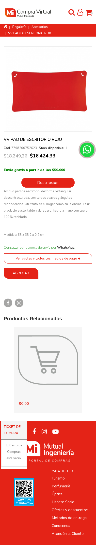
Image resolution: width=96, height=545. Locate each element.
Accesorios (40, 27)
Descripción (48, 182)
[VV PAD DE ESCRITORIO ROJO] (48, 89)
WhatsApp (65, 247)
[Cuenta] (80, 13)
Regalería (19, 27)
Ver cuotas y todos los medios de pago (47, 258)
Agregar (21, 273)
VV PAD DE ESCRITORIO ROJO (30, 33)
